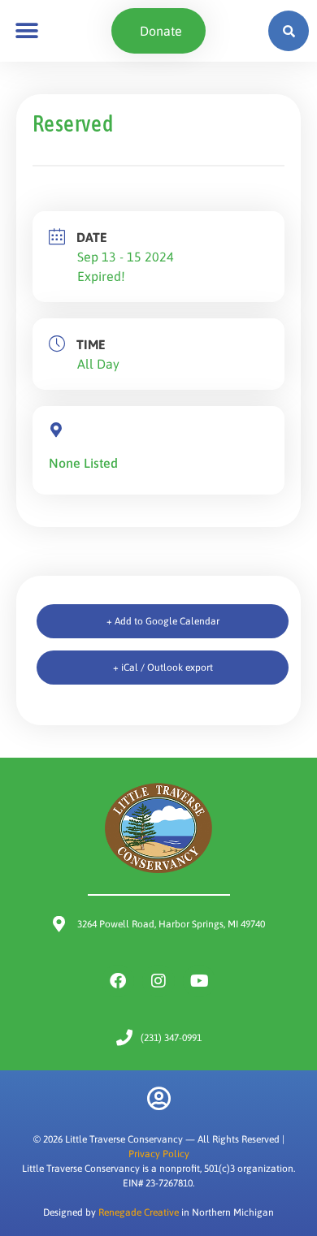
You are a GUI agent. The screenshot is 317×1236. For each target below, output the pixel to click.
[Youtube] (199, 981)
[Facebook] (118, 981)
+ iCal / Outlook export (163, 667)
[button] (26, 31)
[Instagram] (158, 981)
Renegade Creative (138, 1212)
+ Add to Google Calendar (162, 621)
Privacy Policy (158, 1154)
